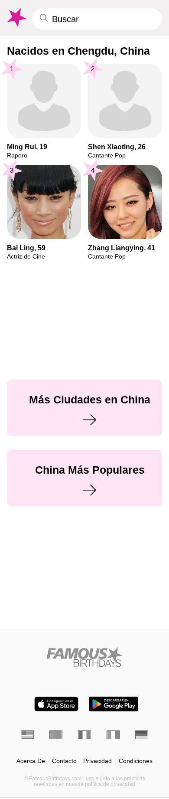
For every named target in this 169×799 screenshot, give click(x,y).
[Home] (84, 657)
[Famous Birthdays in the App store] (56, 704)
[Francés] (84, 734)
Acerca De (30, 761)
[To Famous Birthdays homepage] (16, 18)
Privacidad (97, 761)
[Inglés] (27, 734)
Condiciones (136, 761)
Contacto (64, 761)
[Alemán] (141, 734)
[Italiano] (113, 734)
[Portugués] (55, 734)
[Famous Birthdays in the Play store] (114, 704)
